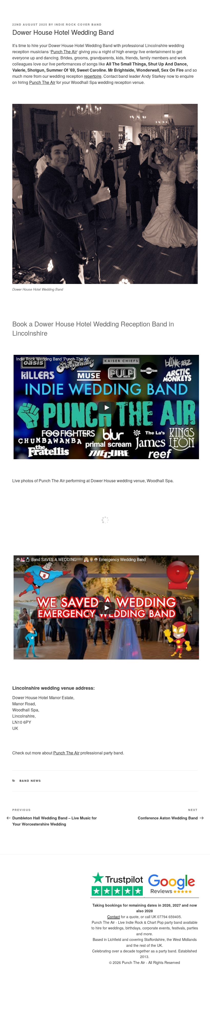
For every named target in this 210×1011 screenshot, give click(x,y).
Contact (113, 916)
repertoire (92, 76)
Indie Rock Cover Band (78, 24)
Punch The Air (64, 51)
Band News (30, 781)
